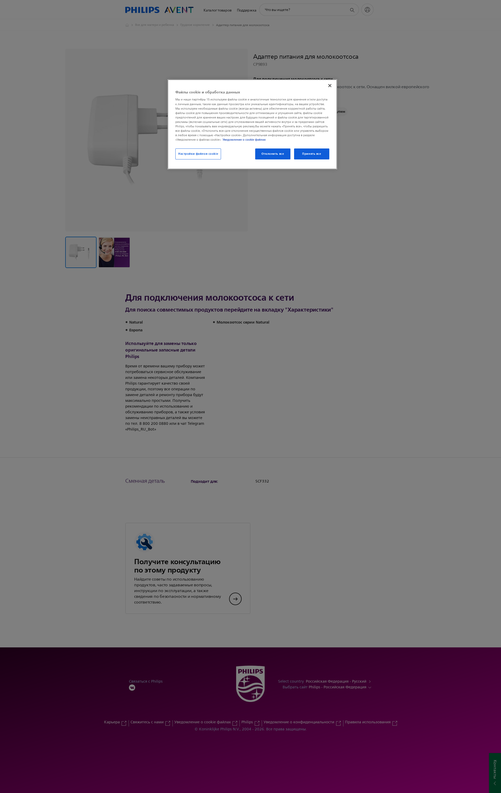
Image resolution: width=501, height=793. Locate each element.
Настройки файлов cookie (198, 153)
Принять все (311, 153)
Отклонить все (272, 153)
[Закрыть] (330, 85)
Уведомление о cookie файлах (244, 139)
